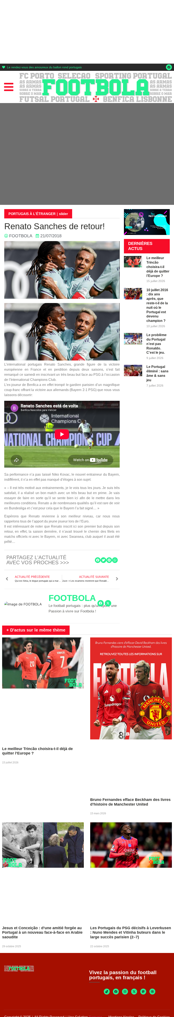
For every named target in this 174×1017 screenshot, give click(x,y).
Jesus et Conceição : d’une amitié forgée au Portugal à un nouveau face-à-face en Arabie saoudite (42, 932)
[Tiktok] (107, 992)
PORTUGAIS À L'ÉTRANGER (32, 214)
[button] (98, 560)
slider (63, 214)
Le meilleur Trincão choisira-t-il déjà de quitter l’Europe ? (157, 266)
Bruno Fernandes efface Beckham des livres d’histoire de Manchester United (130, 802)
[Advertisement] (87, 31)
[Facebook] (169, 67)
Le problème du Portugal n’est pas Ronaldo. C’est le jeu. (156, 343)
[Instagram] (125, 992)
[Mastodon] (143, 992)
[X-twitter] (108, 603)
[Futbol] (152, 992)
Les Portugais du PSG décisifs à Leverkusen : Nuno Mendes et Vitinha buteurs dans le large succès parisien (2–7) (130, 932)
